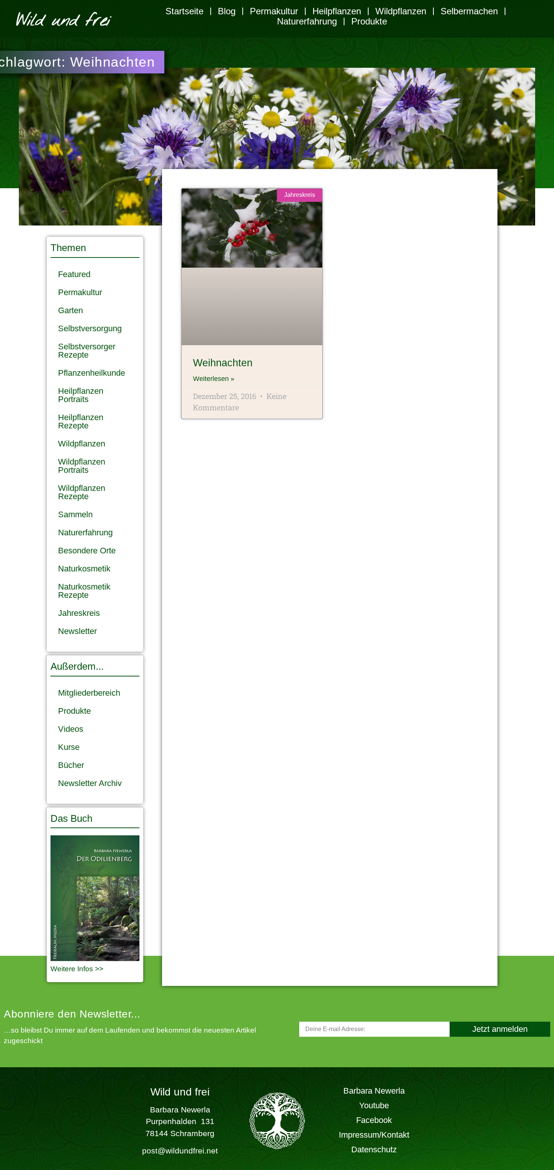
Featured (74, 274)
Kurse (69, 747)
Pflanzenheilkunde (91, 373)
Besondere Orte (87, 550)
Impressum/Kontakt (374, 1135)
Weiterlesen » (213, 378)
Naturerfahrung (307, 21)
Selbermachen (469, 11)
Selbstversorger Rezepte (86, 351)
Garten (70, 310)
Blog (227, 11)
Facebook (374, 1120)
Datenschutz (374, 1149)
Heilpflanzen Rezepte (80, 421)
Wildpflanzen (400, 11)
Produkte (369, 21)
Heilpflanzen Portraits (80, 395)
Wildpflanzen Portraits (81, 466)
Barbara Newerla (374, 1090)
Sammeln (75, 514)
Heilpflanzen (336, 11)
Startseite (184, 11)
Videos (70, 729)
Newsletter (77, 631)
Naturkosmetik (84, 568)
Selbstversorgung (90, 328)
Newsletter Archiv (90, 783)
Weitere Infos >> (77, 969)
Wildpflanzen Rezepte (81, 492)
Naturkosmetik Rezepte (84, 591)
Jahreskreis (79, 613)
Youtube (374, 1105)
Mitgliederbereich (89, 693)
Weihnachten (223, 363)
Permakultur (274, 11)
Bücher (71, 765)
